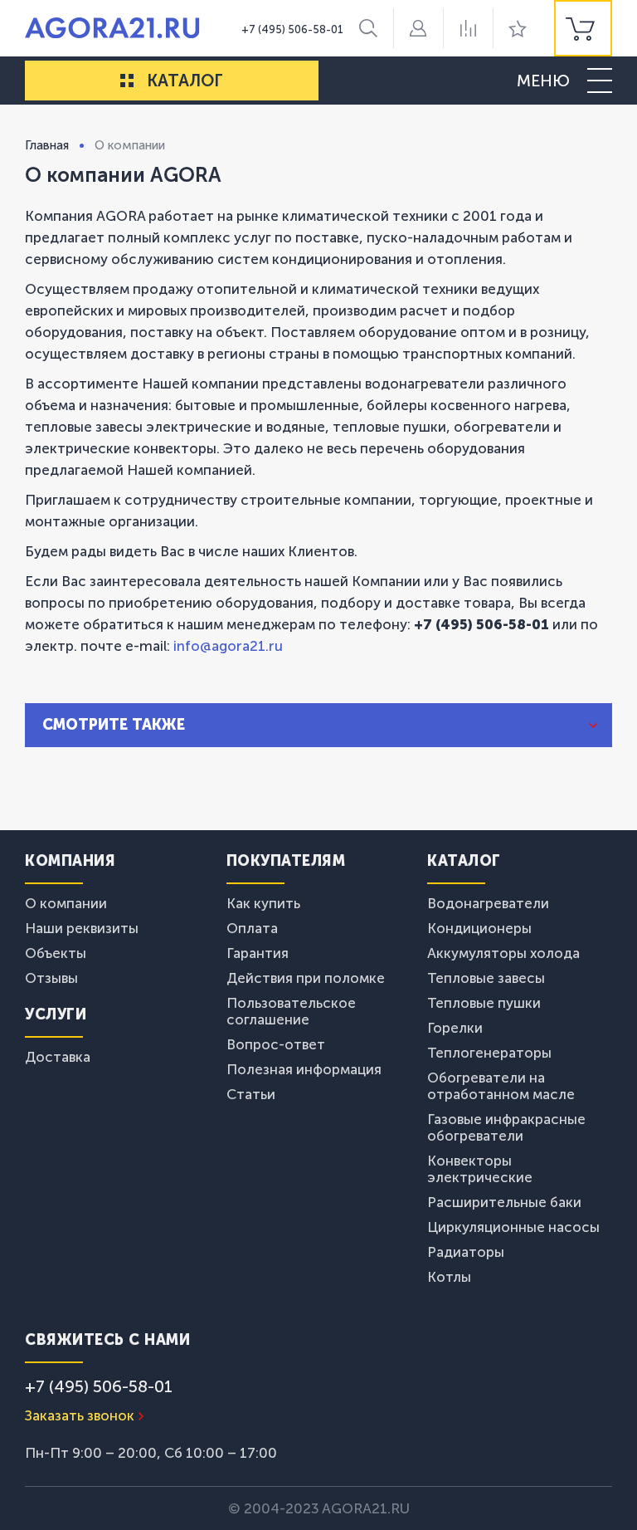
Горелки (455, 1027)
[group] (583, 28)
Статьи (250, 1094)
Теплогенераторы (489, 1052)
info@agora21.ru (226, 646)
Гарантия (257, 953)
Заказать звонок (79, 1415)
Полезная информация (304, 1069)
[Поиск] (368, 28)
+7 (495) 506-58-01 (292, 29)
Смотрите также (113, 725)
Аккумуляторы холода (503, 953)
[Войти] (418, 28)
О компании (66, 903)
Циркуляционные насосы (513, 1227)
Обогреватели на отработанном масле (501, 1085)
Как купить (263, 903)
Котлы (449, 1276)
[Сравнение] (468, 28)
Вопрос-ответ (275, 1044)
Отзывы (51, 978)
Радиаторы (465, 1252)
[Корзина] (583, 28)
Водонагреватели (488, 903)
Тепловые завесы (486, 978)
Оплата (252, 928)
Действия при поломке (305, 978)
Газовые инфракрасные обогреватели (506, 1127)
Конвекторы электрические (479, 1168)
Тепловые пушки (484, 1003)
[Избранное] (517, 28)
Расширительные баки (504, 1202)
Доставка (57, 1057)
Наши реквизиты (82, 928)
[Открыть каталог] (127, 80)
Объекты (55, 953)
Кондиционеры (479, 928)
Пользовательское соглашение (291, 1011)
